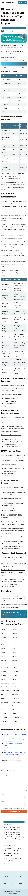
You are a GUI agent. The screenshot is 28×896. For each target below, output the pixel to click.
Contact (21, 876)
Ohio (2, 694)
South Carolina (16, 702)
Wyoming (14, 721)
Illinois (3, 652)
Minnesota (4, 671)
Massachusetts (4, 667)
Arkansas (14, 633)
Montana (14, 675)
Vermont (3, 713)
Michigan (14, 667)
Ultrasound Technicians (14, 760)
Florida (3, 645)
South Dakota (4, 706)
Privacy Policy (21, 880)
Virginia (14, 713)
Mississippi (15, 671)
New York (15, 687)
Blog (7, 880)
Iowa (2, 656)
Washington (4, 717)
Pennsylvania (15, 698)
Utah (13, 709)
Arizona (3, 633)
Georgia (14, 645)
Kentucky (3, 660)
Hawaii (3, 648)
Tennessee (15, 706)
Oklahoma (15, 694)
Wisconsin (4, 721)
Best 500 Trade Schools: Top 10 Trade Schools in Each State (13, 850)
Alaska (14, 629)
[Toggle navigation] (3, 2)
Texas (2, 709)
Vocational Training (18, 891)
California (3, 637)
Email (3, 801)
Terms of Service (7, 883)
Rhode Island (4, 702)
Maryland (14, 664)
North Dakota (15, 690)
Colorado (14, 637)
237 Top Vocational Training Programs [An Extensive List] (12, 828)
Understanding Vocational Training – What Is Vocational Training (14, 838)
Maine (3, 664)
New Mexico (4, 687)
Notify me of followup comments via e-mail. (13, 808)
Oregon (3, 698)
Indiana (14, 652)
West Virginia (15, 717)
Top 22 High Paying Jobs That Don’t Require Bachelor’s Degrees (14, 833)
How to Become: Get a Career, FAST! (13, 864)
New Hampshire (5, 683)
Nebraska (3, 679)
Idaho (13, 648)
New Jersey (15, 683)
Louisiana (14, 660)
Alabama (3, 629)
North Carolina (5, 690)
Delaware (14, 641)
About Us (7, 876)
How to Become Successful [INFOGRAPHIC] (12, 854)
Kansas (14, 656)
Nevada (14, 679)
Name (3, 794)
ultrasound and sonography (11, 417)
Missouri (3, 675)
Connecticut (4, 641)
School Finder (21, 883)
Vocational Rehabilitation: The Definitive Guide (13, 859)
